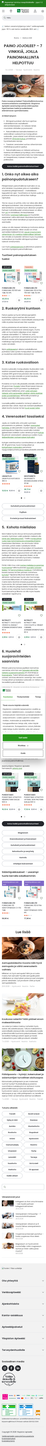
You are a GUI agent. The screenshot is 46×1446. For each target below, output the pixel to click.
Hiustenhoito (34, 1126)
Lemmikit (12, 1157)
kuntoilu (5, 575)
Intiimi (12, 1138)
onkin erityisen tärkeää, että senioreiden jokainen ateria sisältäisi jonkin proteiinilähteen (22, 393)
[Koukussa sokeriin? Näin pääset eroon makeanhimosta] (23, 1004)
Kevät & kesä (33, 1114)
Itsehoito (12, 1169)
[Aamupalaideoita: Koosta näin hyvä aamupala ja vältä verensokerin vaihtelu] (23, 948)
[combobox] (23, 18)
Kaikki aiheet (12, 1176)
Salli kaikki (23, 738)
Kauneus (34, 1120)
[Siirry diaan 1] (21, 498)
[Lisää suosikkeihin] (19, 283)
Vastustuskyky (12, 1145)
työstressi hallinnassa (19, 215)
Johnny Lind (17, 768)
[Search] (4, 1187)
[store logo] (23, 11)
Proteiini (17, 386)
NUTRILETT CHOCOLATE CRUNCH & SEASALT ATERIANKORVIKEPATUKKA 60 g (12, 625)
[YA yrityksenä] (9, 1379)
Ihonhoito (12, 1132)
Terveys (33, 1157)
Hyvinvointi (34, 1138)
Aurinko (12, 1126)
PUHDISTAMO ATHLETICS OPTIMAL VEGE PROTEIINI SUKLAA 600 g (33, 798)
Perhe (33, 1151)
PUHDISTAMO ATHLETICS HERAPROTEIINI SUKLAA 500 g (11, 798)
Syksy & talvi (12, 1120)
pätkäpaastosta (16, 247)
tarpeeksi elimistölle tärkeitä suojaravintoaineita (20, 671)
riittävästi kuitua (18, 139)
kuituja (41, 432)
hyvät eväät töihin (32, 408)
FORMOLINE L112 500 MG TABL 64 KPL (11, 290)
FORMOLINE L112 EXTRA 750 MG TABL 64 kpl (33, 290)
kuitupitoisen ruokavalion (12, 447)
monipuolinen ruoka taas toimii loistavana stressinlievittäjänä (22, 539)
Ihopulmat (33, 1132)
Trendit (12, 1114)
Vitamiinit (12, 1151)
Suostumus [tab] (8, 697)
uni (6, 212)
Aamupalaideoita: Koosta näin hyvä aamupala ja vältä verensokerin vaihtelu (22, 966)
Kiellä (23, 753)
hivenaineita (7, 675)
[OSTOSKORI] (42, 11)
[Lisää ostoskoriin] (19, 300)
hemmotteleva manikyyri (21, 570)
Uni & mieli (33, 1163)
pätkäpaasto (12, 349)
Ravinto (33, 1145)
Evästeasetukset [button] (8, 1438)
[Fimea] (9, 1410)
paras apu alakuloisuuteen (13, 538)
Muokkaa (21, 745)
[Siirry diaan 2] (24, 498)
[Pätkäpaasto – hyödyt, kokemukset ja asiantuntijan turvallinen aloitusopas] (23, 1059)
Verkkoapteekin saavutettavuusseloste (18, 1436)
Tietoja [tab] (38, 697)
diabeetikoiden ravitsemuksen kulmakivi (18, 437)
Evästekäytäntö (8, 1441)
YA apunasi (34, 1169)
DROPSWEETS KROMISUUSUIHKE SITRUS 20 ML (33, 479)
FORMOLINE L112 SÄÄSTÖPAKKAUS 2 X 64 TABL (11, 906)
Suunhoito (12, 1163)
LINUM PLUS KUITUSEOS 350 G (11, 478)
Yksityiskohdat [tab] (23, 697)
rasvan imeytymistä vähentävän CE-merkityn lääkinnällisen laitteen (21, 233)
